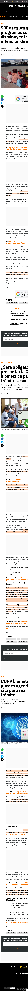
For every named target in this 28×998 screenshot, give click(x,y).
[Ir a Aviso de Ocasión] (13, 965)
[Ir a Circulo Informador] (15, 0)
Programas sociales (12, 302)
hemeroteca (18, 981)
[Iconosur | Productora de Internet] (7, 987)
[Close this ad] (27, 990)
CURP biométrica (11, 639)
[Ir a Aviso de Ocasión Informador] (7, 0)
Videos (8, 11)
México (3, 23)
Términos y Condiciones (22, 343)
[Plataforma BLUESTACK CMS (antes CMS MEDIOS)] (12, 987)
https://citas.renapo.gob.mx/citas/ (16, 834)
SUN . (4, 54)
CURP (18, 639)
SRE (20, 302)
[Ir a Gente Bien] (23, 0)
